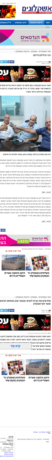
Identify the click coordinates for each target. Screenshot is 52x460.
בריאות (11, 442)
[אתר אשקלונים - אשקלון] (41, 432)
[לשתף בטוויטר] (3, 63)
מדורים (11, 437)
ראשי (48, 22)
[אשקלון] (37, 13)
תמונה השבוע (7, 451)
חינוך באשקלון (20, 22)
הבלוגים (11, 449)
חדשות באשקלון (36, 22)
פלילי (47, 27)
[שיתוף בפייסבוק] (10, 63)
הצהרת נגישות (8, 453)
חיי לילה (10, 438)
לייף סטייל (9, 440)
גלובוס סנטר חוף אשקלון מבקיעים (37, 333)
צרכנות (3, 438)
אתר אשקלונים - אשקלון (40, 51)
